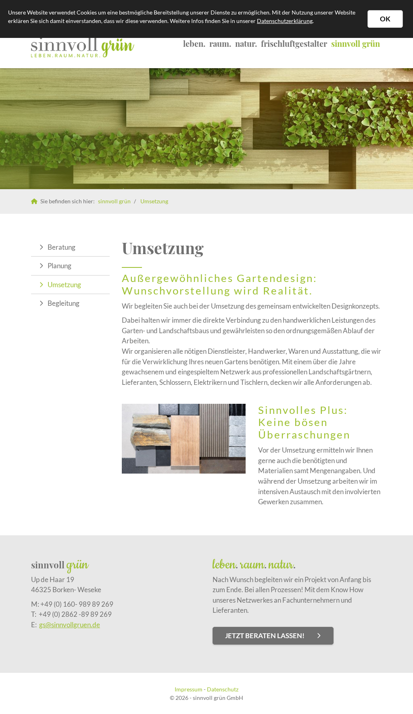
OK (385, 19)
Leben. (194, 43)
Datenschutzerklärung (285, 20)
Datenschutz (222, 689)
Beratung (61, 247)
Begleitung (63, 303)
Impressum (188, 689)
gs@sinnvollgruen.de (69, 624)
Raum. (220, 43)
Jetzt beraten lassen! (265, 635)
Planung (59, 265)
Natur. (246, 43)
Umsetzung (154, 201)
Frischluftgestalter (294, 43)
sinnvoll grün (355, 43)
